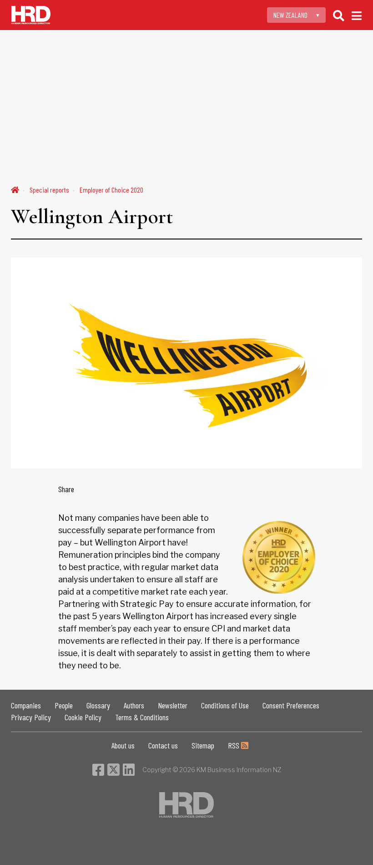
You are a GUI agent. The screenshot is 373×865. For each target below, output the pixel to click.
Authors (134, 705)
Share (66, 489)
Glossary (98, 705)
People (64, 705)
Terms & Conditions (142, 717)
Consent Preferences (290, 705)
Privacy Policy (31, 717)
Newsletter (172, 705)
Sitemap (203, 745)
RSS (234, 745)
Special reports (49, 189)
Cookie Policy (83, 717)
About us (123, 745)
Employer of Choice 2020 (111, 189)
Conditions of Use (225, 705)
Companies (26, 705)
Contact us (163, 745)
